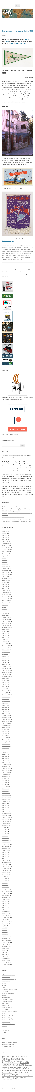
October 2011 (5, 895)
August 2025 (5, 556)
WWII (19, 1079)
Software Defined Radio (10, 1076)
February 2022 (5, 641)
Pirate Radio (28, 1066)
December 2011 (6, 891)
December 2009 (6, 940)
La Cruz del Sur (18, 249)
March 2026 (5, 541)
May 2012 (4, 881)
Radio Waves (6, 1069)
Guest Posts (16, 1063)
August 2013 (5, 850)
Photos (25, 249)
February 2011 (5, 911)
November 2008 (6, 964)
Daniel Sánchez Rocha (14, 247)
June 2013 (4, 854)
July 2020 (4, 680)
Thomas (20, 259)
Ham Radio (24, 1062)
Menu (17, 5)
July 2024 (4, 582)
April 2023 (4, 613)
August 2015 (5, 801)
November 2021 (6, 648)
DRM (11, 1061)
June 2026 (4, 535)
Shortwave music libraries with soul (11, 507)
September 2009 (6, 946)
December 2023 (6, 596)
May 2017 (4, 758)
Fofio (3, 987)
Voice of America (21, 1077)
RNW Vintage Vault (7, 1007)
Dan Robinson (18, 1058)
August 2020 (5, 678)
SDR (25, 1069)
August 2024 (5, 580)
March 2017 (5, 762)
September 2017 (6, 750)
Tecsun (30, 1076)
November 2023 (6, 599)
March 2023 (5, 615)
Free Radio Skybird (7, 1063)
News (16, 245)
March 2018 (5, 738)
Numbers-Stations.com (8, 997)
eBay (15, 1061)
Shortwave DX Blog (7, 1018)
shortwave (6, 1070)
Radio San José (28, 255)
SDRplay (29, 1068)
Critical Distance (6, 977)
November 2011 (6, 893)
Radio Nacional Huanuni (25, 253)
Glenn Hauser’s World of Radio (9, 989)
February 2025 (5, 568)
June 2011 (4, 903)
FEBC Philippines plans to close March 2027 (13, 517)
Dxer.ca (4, 983)
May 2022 (4, 635)
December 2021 (6, 646)
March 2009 (5, 956)
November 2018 (6, 721)
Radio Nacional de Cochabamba (10, 253)
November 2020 (6, 672)
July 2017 (4, 754)
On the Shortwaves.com (8, 999)
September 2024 (6, 578)
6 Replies (4, 35)
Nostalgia (12, 1065)
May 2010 (4, 930)
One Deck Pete (19, 1066)
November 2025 (6, 549)
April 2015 (4, 809)
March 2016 (5, 787)
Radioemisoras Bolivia (16, 257)
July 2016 (4, 778)
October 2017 (5, 748)
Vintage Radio (9, 1077)
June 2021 (4, 658)
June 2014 (4, 830)
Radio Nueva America (7, 255)
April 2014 (4, 834)
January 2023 (5, 619)
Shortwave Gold (27, 1070)
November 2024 (6, 574)
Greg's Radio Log (6, 991)
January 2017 (5, 766)
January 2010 (5, 938)
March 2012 (5, 885)
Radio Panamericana (18, 255)
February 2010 (5, 936)
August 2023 (5, 605)
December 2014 (6, 817)
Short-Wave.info (6, 1013)
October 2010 (5, 919)
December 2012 (6, 866)
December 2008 (6, 962)
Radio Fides (22, 251)
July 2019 (4, 705)
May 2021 (4, 660)
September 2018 (6, 725)
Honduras (11, 249)
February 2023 (5, 617)
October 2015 (5, 797)
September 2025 (6, 554)
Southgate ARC (23, 1076)
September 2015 (6, 799)
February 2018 (5, 740)
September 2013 (6, 848)
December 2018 (6, 719)
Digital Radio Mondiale (19, 1059)
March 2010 (5, 934)
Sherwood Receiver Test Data (9, 1011)
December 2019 (6, 695)
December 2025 (6, 547)
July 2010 (4, 926)
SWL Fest (4, 1026)
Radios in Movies (22, 1067)
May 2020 (4, 684)
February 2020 (5, 691)
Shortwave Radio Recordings (10, 1074)
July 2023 (4, 607)
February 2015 (5, 813)
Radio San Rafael (6, 257)
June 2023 (4, 609)
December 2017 (6, 744)
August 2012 (5, 874)
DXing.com (4, 985)
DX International (6, 981)
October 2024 (5, 576)
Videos (3, 1077)
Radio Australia (5, 1067)
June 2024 (4, 584)
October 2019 (5, 699)
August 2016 (5, 776)
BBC (13, 1056)
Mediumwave (6, 1066)
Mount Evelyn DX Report (8, 993)
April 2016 (4, 785)
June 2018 (4, 731)
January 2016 (5, 791)
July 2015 (4, 803)
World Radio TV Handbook (8, 1046)
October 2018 (5, 723)
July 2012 (4, 877)
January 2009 (5, 960)
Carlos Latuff (7, 1058)
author (7, 41)
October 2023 (5, 601)
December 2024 (6, 572)
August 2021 (5, 654)
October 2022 (5, 625)
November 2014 (6, 819)
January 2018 (5, 742)
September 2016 (6, 774)
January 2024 (5, 594)
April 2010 (4, 932)
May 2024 (4, 586)
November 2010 (6, 917)
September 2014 (6, 823)
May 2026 (4, 537)
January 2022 (5, 644)
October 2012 (5, 870)
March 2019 (5, 713)
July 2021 (4, 656)
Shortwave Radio (21, 1072)
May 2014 (4, 832)
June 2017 (4, 756)
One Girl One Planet (7, 1001)
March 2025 (5, 566)
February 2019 (5, 715)
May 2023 (4, 611)
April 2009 (4, 954)
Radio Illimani (29, 251)
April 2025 (4, 564)
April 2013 (4, 858)
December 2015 (6, 793)
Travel (3, 259)
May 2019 (4, 709)
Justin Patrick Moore (21, 1064)
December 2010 (6, 915)
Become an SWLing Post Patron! (10, 434)
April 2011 (4, 907)
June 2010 (4, 928)
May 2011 (4, 905)
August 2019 (5, 703)
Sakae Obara (5, 1009)
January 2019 (5, 717)
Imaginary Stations (8, 1064)
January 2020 (5, 693)
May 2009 (4, 952)
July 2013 (4, 852)
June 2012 (4, 879)
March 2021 (5, 664)
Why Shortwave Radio (7, 1079)
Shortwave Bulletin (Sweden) (9, 1016)
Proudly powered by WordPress (9, 1089)
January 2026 (5, 545)
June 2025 (4, 560)
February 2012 (5, 887)
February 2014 (5, 838)
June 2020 (4, 682)
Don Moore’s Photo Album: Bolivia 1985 (17, 31)
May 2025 (4, 562)
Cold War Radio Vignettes (8, 975)
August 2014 (5, 825)
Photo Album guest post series (17, 43)
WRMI (15, 1079)
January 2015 (5, 815)
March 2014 (5, 836)
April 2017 (4, 760)
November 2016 (6, 770)
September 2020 (6, 676)
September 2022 (6, 627)
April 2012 (4, 883)
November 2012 (6, 868)
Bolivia (25, 245)
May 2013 (4, 856)
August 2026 (5, 531)
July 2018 (4, 729)
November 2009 (6, 942)
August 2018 (5, 727)
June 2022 (4, 633)
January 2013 (5, 864)
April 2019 (4, 711)
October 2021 (5, 650)
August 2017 (5, 752)
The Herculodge (6, 1030)
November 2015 (6, 795)
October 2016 (5, 772)
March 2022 (5, 639)
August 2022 (5, 629)
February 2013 (5, 862)
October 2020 (5, 674)
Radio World (12, 1068)
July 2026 (4, 533)
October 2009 (5, 944)
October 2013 (5, 846)
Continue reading (8, 241)
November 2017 (6, 746)
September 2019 (6, 701)
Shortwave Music (7, 1073)
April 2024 (4, 588)
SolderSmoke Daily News (8, 1024)
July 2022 (4, 631)
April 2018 (4, 735)
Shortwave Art (16, 1070)
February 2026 (5, 543)
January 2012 (5, 889)
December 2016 (6, 768)
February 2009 (5, 958)
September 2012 (6, 872)
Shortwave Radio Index (8, 1020)
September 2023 (6, 603)
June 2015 (4, 805)
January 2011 (5, 913)
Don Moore (28, 39)
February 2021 (5, 666)
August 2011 (5, 899)
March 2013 (5, 860)
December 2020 (6, 670)
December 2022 (6, 621)
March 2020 (5, 688)
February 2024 (5, 592)
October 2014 (5, 821)
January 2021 (5, 668)
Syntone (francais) (6, 1028)
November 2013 (6, 844)
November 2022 (6, 623)
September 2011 (6, 897)
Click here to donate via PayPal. (17, 399)
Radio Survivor (5, 1005)
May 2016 (4, 783)
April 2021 (4, 662)
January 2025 (5, 570)
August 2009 (5, 948)
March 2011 (5, 909)
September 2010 (6, 922)
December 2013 (6, 842)
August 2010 (5, 924)
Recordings (20, 1068)
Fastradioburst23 (22, 1061)
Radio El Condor (15, 251)
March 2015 (5, 811)
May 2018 (4, 733)
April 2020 (4, 686)
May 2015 (4, 807)
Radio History (13, 1067)
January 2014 (5, 840)
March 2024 (5, 590)
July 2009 (4, 950)
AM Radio (4, 1056)
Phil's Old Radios (6, 1003)
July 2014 (4, 827)
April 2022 (4, 637)
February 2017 (5, 764)
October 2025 (5, 552)
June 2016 (4, 780)
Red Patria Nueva (26, 257)
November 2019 (6, 697)
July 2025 (4, 558)
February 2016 (5, 789)
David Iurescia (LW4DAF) (8, 1059)
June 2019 (4, 707)
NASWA (4, 995)
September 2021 (6, 652)
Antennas (9, 1056)
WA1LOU (4, 1032)
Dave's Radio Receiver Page (9, 979)
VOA (14, 1077)
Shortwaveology (6, 1022)
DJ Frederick (6, 1061)
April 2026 (4, 539)
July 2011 (4, 901)
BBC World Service (21, 1056)
